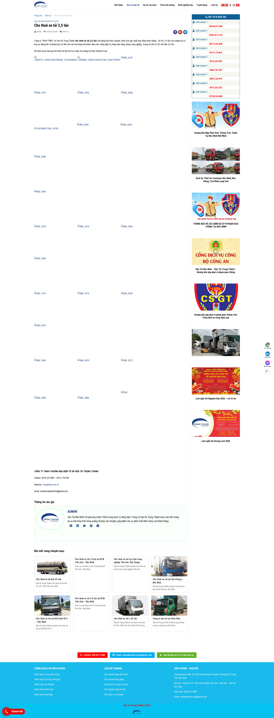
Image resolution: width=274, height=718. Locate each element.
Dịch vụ (48, 15)
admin (39, 31)
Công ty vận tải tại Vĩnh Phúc (166, 618)
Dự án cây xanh (149, 5)
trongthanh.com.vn (51, 484)
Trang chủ (38, 15)
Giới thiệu (118, 5)
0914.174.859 (215, 52)
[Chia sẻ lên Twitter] (185, 32)
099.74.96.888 (215, 44)
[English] (227, 5)
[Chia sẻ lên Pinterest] (180, 32)
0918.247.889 (215, 61)
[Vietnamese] (238, 5)
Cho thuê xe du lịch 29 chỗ (48, 579)
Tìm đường (267, 348)
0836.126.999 (215, 78)
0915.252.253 (215, 87)
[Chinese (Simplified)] (223, 5)
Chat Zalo (268, 357)
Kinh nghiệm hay (185, 5)
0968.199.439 (215, 70)
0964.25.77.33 (215, 35)
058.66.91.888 (215, 26)
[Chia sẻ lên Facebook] (175, 32)
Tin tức (56, 21)
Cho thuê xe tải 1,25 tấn (125, 618)
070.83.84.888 (215, 96)
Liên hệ (214, 5)
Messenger (267, 366)
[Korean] (234, 5)
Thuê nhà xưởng (167, 5)
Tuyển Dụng (202, 5)
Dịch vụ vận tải (133, 5)
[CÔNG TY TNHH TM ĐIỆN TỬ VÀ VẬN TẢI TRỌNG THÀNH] (40, 5)
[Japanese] (230, 5)
